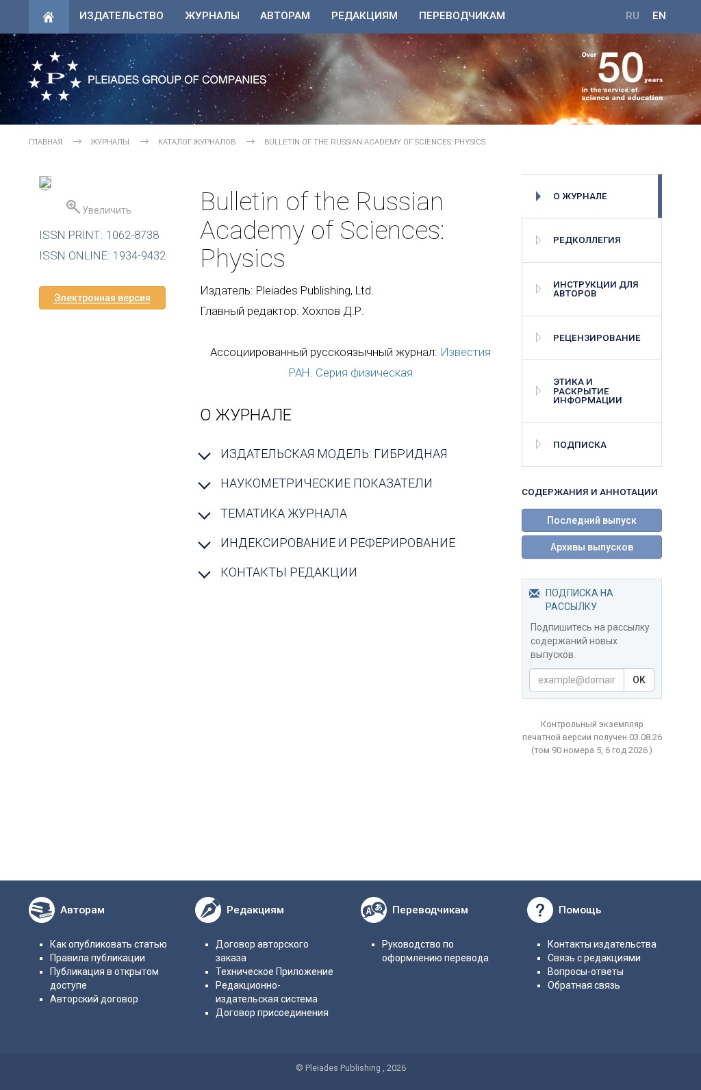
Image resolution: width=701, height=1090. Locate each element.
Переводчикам (462, 16)
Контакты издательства (602, 944)
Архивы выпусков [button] (591, 547)
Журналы (212, 16)
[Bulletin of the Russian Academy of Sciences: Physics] (45, 184)
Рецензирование (597, 338)
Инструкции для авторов (596, 289)
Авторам (285, 16)
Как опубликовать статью (108, 944)
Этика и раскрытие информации (587, 391)
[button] (102, 297)
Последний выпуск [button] (592, 520)
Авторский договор (94, 998)
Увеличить (105, 210)
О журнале (580, 196)
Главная (45, 142)
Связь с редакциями (594, 957)
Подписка (580, 445)
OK (639, 679)
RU (632, 16)
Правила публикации (97, 957)
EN (659, 16)
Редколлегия (587, 240)
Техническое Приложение (274, 971)
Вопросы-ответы (586, 971)
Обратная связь (584, 985)
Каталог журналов (196, 142)
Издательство (121, 16)
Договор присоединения (272, 1012)
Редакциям (364, 16)
